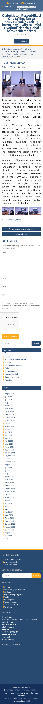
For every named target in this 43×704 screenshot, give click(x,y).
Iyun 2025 (8, 435)
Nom (4, 278)
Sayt (3, 295)
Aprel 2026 (9, 405)
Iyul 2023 (8, 503)
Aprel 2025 (9, 441)
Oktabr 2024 (9, 459)
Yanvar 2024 (9, 485)
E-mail (5, 286)
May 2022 (8, 539)
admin (23, 67)
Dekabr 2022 (10, 524)
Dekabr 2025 (10, 417)
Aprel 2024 (9, 476)
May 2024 (8, 473)
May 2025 (8, 438)
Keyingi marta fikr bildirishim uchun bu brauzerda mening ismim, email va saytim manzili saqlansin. (21, 305)
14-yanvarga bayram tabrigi (21, 229)
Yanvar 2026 (9, 414)
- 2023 (27, 701)
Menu (24, 41)
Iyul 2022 (8, 536)
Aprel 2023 (9, 512)
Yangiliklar (17, 220)
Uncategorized (10, 371)
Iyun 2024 (8, 470)
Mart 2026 (9, 408)
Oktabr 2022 (9, 530)
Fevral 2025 (9, 447)
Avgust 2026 (9, 393)
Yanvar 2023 (9, 521)
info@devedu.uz (29, 3)
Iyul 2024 (8, 467)
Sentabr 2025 (10, 426)
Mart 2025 (9, 444)
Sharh (5, 252)
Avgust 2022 (9, 533)
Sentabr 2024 (10, 462)
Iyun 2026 (8, 399)
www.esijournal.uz (11, 564)
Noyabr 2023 (10, 491)
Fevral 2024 (9, 482)
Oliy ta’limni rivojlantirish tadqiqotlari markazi (21, 698)
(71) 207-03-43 (15, 3)
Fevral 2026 (9, 411)
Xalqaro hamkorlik (12, 377)
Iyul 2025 (8, 432)
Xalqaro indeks (21, 234)
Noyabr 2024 (10, 456)
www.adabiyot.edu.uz (12, 559)
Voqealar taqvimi (11, 374)
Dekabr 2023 (10, 488)
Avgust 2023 (9, 500)
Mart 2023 (9, 515)
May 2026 (8, 402)
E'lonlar (7, 356)
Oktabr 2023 (9, 494)
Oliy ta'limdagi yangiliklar (14, 365)
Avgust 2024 (9, 465)
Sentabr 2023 (10, 497)
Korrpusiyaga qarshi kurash (15, 359)
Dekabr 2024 (10, 453)
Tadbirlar (5, 56)
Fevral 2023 (9, 518)
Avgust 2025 (9, 429)
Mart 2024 (9, 479)
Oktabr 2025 (9, 423)
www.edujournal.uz (11, 562)
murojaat (6, 637)
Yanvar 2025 (9, 450)
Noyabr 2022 (10, 527)
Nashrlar (8, 362)
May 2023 (8, 509)
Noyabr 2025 (10, 420)
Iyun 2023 (8, 506)
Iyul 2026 (8, 396)
